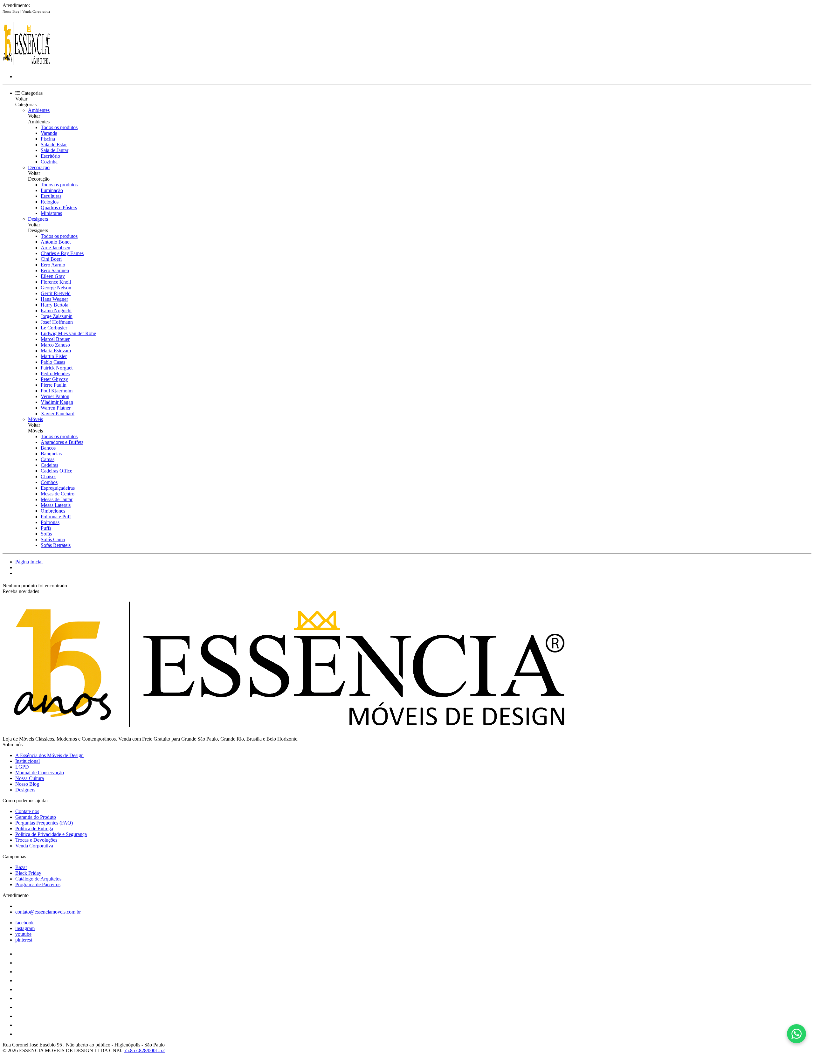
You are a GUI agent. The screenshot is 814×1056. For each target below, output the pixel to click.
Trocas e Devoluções (36, 840)
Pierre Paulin (53, 385)
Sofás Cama (53, 539)
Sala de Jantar (54, 150)
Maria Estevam (56, 350)
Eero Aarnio (53, 264)
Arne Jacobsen (55, 247)
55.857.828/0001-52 (144, 1050)
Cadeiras (49, 465)
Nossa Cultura (29, 778)
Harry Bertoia (54, 304)
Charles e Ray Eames (62, 253)
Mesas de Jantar (56, 499)
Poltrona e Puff (56, 516)
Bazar (21, 867)
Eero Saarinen (55, 270)
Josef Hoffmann (57, 322)
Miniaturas (51, 213)
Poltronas (50, 522)
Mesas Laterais (56, 505)
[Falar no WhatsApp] (796, 1033)
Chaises (48, 476)
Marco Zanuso (55, 345)
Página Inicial (29, 561)
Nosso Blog (11, 11)
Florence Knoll (56, 282)
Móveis (35, 419)
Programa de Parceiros (37, 884)
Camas (47, 459)
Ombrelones (53, 511)
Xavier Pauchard (57, 413)
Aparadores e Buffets (62, 442)
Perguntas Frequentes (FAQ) (44, 822)
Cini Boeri (51, 259)
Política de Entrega (34, 828)
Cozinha (49, 161)
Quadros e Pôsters (59, 207)
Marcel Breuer (55, 339)
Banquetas (51, 453)
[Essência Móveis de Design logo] (26, 65)
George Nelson (56, 287)
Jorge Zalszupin (56, 316)
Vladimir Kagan (57, 402)
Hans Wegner (54, 299)
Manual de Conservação (39, 772)
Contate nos (27, 811)
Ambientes (39, 110)
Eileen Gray (53, 276)
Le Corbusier (54, 327)
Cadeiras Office (56, 470)
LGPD (22, 767)
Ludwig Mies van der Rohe (68, 333)
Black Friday (28, 873)
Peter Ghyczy (54, 379)
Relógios (50, 201)
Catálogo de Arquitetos (38, 878)
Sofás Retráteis (56, 545)
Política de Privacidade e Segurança (51, 834)
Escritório (50, 156)
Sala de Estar (54, 144)
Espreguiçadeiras (58, 488)
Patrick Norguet (56, 367)
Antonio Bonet (56, 242)
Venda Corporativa (36, 11)
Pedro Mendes (55, 373)
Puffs (46, 528)
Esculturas (51, 196)
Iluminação (52, 190)
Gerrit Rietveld (56, 293)
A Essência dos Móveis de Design (49, 755)
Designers (38, 219)
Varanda (49, 133)
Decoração (39, 167)
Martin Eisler (54, 356)
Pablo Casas (53, 362)
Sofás (46, 533)
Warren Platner (56, 408)
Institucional (27, 761)
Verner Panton (55, 396)
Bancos (48, 448)
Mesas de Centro (57, 493)
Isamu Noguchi (56, 310)
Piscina (48, 138)
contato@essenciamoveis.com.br (48, 912)
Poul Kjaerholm (56, 390)
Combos (49, 482)
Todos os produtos (59, 127)
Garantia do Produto (35, 817)
